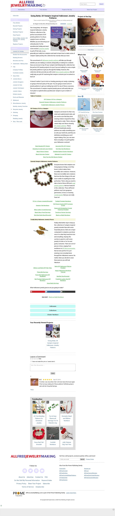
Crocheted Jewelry (18, 73)
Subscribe (16, 15)
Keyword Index (47, 480)
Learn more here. (71, 493)
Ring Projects (16, 35)
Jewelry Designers (18, 82)
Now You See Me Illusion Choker (52, 157)
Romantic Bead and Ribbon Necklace (67, 418)
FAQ (46, 477)
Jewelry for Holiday (18, 51)
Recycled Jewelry (18, 109)
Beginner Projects (18, 44)
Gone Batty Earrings (53, 283)
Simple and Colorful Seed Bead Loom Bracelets (91, 46)
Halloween (52, 306)
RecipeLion (87, 468)
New (79, 96)
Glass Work (16, 76)
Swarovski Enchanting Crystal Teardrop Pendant (63, 208)
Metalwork (16, 100)
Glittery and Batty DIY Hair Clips (42, 268)
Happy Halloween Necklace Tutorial (63, 271)
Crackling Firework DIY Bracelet (84, 89)
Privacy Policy (21, 484)
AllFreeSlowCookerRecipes (91, 475)
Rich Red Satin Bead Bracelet (42, 215)
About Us (22, 477)
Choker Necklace (52, 315)
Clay (14, 66)
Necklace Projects (18, 32)
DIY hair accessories (68, 248)
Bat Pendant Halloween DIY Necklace (43, 279)
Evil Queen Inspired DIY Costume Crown (63, 204)
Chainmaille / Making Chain (20, 63)
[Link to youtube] (42, 470)
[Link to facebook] (24, 470)
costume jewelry (44, 48)
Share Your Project (34, 484)
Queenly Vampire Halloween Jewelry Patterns (52, 102)
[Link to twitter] (30, 470)
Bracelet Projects (17, 26)
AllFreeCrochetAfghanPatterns (67, 475)
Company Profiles (18, 70)
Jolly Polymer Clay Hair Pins (66, 443)
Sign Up (82, 459)
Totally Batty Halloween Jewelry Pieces (52, 105)
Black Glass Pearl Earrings (42, 212)
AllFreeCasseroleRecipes (91, 477)
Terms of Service (28, 487)
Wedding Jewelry (18, 118)
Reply (32, 389)
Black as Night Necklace (63, 215)
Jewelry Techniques (18, 88)
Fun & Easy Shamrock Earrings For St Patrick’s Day (53, 419)
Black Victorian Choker (42, 154)
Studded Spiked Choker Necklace (63, 151)
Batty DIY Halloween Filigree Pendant (63, 267)
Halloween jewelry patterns (50, 60)
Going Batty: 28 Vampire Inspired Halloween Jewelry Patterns (53, 344)
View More (91, 50)
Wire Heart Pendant (98, 112)
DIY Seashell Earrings (84, 112)
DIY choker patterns (60, 126)
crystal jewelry (58, 195)
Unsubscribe (40, 487)
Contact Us (39, 477)
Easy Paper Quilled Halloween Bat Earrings (97, 130)
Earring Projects (17, 29)
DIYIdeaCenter (63, 477)
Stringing (15, 115)
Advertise (30, 477)
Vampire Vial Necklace (42, 205)
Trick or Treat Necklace (97, 71)
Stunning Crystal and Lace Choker (43, 149)
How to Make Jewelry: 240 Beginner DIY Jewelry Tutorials (20, 39)
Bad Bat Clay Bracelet (63, 276)
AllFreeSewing (63, 480)
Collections (52, 310)
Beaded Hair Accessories (20, 54)
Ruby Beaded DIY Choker (42, 146)
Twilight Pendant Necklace (63, 201)
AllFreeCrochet (63, 471)
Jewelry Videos (17, 91)
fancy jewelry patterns (62, 72)
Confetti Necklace (53, 443)
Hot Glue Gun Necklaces (63, 149)
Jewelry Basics (17, 79)
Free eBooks (16, 23)
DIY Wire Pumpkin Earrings (83, 129)
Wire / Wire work (17, 121)
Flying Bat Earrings (42, 272)
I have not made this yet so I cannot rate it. (43, 361)
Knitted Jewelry (17, 94)
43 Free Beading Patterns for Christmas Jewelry (39, 419)
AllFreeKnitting (63, 473)
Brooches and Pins (18, 60)
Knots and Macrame (18, 97)
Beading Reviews (18, 57)
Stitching (15, 112)
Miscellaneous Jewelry (19, 103)
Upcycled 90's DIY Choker (63, 146)
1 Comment (69, 23)
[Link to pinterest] (36, 470)
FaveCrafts (62, 468)
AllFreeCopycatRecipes (90, 473)
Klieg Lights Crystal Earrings (42, 209)
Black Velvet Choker (43, 151)
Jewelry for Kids (17, 85)
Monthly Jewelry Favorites (20, 106)
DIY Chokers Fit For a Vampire (53, 99)
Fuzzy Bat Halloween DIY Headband (42, 275)
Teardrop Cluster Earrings (63, 212)
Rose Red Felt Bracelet (38, 443)
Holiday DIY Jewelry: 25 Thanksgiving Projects (97, 89)
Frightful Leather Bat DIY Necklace (63, 279)
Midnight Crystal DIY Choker (63, 154)
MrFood (86, 471)
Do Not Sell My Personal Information (27, 480)
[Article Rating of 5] (63, 23)
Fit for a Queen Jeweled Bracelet (42, 201)
